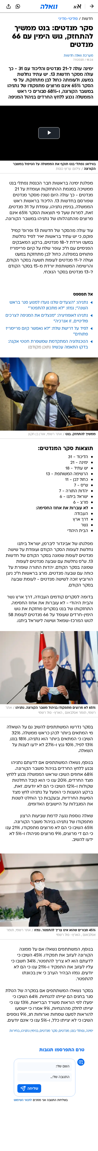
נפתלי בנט (77, 1031)
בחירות (15, 1031)
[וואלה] (49, 6)
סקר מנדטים (48, 1031)
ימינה (89, 1031)
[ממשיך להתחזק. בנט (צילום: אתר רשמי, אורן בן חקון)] (49, 398)
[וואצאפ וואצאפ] (17, 6)
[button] (77, 6)
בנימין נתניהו (29, 1031)
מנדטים (64, 1031)
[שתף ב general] (8, 6)
